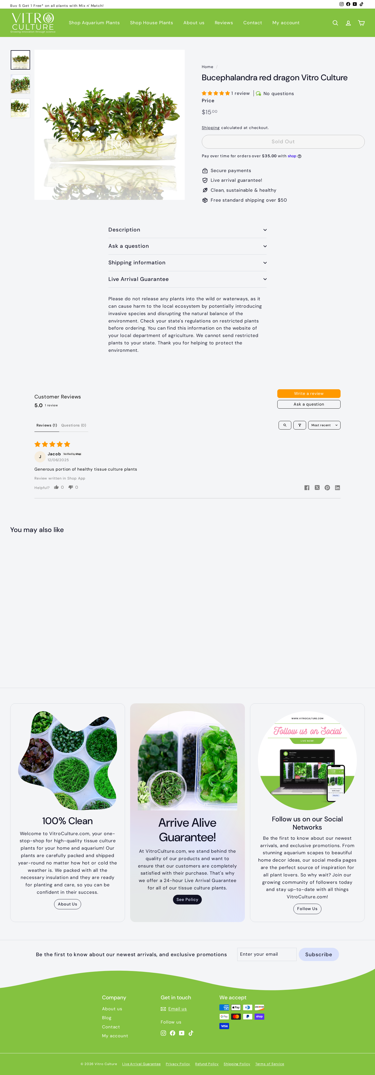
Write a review (309, 393)
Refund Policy (207, 1064)
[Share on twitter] (317, 488)
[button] (216, 93)
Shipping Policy (237, 1064)
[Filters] (299, 425)
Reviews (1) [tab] (46, 425)
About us (193, 23)
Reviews (224, 23)
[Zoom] (109, 125)
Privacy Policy (178, 1064)
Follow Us (307, 908)
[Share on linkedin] (337, 488)
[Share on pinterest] (327, 488)
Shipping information (137, 262)
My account (286, 23)
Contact (252, 23)
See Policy (187, 899)
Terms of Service (269, 1064)
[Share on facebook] (307, 488)
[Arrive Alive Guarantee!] (187, 760)
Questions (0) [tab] (73, 425)
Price (208, 100)
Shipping (211, 127)
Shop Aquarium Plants (94, 23)
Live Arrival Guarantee (138, 279)
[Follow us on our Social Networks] (307, 760)
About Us (67, 904)
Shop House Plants (151, 23)
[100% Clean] (67, 760)
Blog (106, 1017)
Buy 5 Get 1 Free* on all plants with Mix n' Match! (57, 4)
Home (208, 66)
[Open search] (285, 425)
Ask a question (128, 246)
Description (124, 229)
